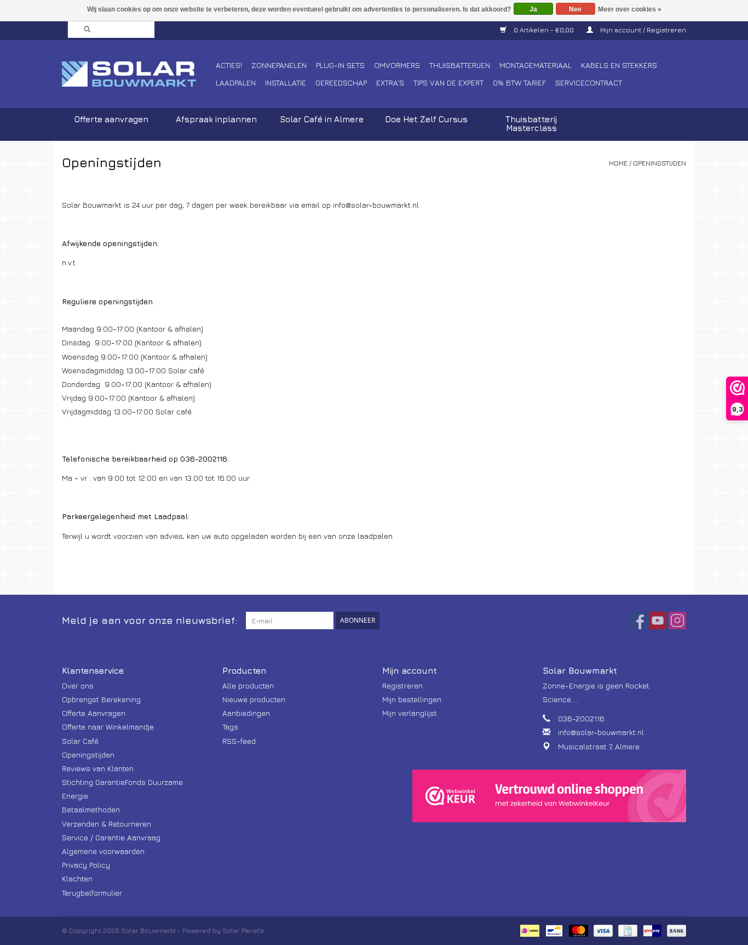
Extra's (390, 82)
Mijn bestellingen (411, 699)
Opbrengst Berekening (101, 699)
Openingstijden (659, 163)
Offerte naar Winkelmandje (108, 726)
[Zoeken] (83, 29)
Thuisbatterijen (459, 65)
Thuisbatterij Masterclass (531, 124)
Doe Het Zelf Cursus (426, 119)
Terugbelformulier (92, 892)
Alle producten (248, 685)
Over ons (78, 685)
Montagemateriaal (535, 65)
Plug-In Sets (340, 65)
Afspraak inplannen (216, 119)
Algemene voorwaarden (103, 851)
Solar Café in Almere (322, 119)
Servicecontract (588, 82)
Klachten (77, 878)
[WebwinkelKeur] (549, 796)
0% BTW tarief (519, 82)
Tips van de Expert (448, 82)
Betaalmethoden (91, 809)
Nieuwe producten (253, 699)
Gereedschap (341, 82)
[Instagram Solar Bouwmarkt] (677, 620)
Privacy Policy (86, 864)
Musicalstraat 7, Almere (599, 746)
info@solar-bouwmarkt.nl (601, 732)
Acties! (229, 65)
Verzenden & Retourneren (106, 823)
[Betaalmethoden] (528, 930)
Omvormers (397, 65)
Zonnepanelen (279, 65)
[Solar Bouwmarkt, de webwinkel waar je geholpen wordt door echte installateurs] (137, 74)
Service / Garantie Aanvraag (111, 837)
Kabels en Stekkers (619, 65)
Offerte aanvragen (111, 119)
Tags (230, 726)
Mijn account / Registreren (642, 30)
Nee (575, 9)
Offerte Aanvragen (93, 713)
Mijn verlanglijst (409, 713)
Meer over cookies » (629, 9)
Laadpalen (236, 82)
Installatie (285, 82)
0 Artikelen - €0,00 (544, 30)
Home (618, 163)
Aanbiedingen (246, 713)
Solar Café (80, 740)
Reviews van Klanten (98, 768)
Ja (533, 9)
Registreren (402, 685)
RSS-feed (239, 740)
